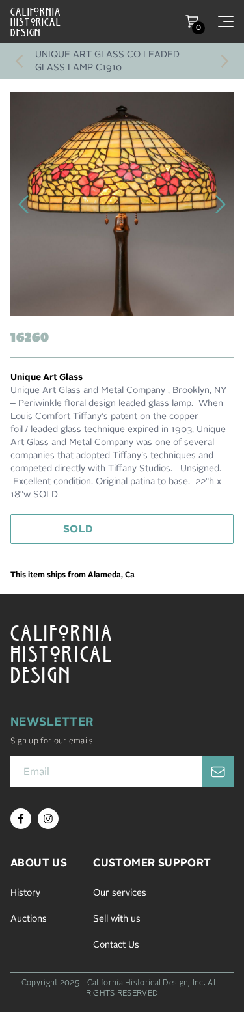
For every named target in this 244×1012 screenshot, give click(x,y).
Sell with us (117, 918)
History (25, 892)
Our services (119, 892)
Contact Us (116, 945)
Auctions (28, 918)
